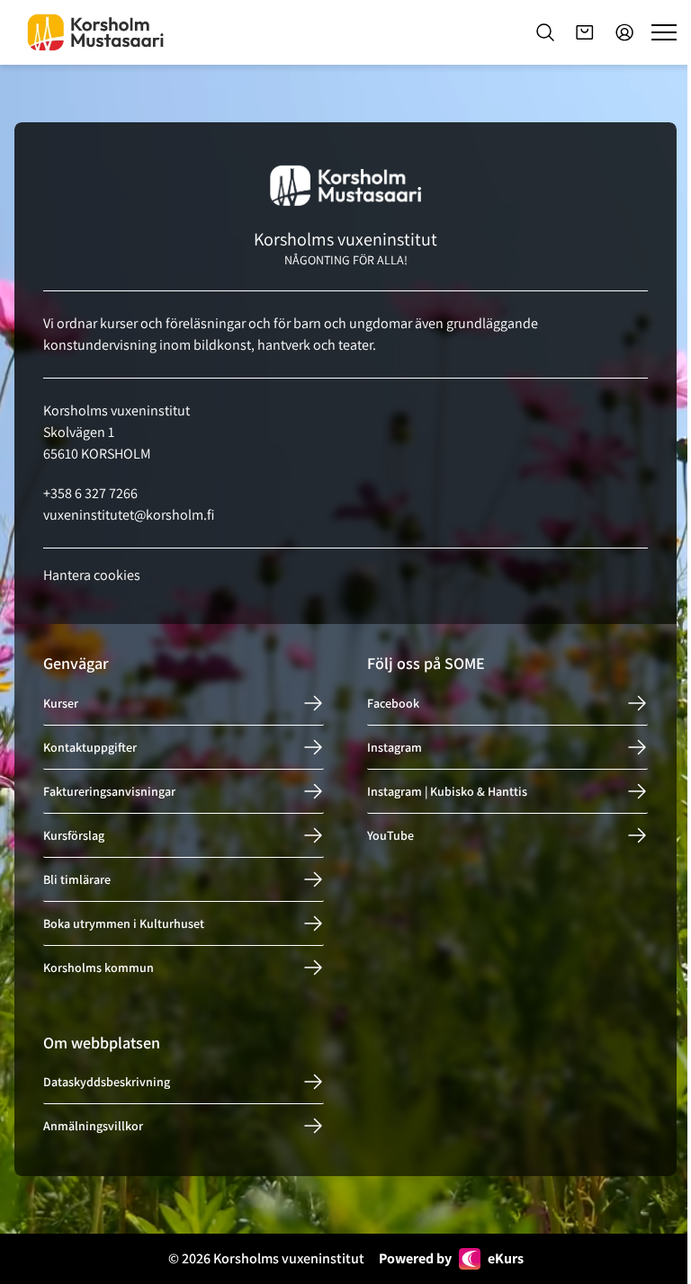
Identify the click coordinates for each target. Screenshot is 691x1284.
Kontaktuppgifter (90, 747)
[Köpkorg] (585, 32)
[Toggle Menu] (664, 32)
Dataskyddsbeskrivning (106, 1082)
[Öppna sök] (545, 32)
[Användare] (624, 32)
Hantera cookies (91, 575)
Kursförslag (73, 835)
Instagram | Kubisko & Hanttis (447, 791)
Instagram (394, 747)
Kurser (60, 703)
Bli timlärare (77, 879)
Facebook (393, 703)
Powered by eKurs (451, 1258)
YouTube (390, 835)
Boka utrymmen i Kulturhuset (123, 923)
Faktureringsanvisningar (109, 791)
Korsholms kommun (98, 967)
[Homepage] (95, 32)
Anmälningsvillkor (93, 1126)
